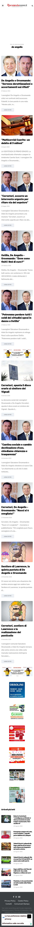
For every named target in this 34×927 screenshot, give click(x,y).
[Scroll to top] (29, 916)
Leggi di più (7, 110)
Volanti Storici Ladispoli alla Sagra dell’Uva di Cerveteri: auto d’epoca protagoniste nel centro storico (22, 846)
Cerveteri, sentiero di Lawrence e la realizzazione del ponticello (14, 630)
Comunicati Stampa (21, 904)
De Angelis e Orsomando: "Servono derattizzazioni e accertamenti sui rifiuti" (17, 83)
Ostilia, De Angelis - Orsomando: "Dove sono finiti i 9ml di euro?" (15, 258)
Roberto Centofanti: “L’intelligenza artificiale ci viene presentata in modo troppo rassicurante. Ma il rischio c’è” (22, 819)
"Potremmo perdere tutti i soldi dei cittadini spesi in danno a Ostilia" (16, 317)
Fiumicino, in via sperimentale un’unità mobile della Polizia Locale (23, 882)
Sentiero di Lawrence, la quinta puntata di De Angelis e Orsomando (15, 569)
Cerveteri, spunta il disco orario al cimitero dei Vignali (16, 388)
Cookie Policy (23, 901)
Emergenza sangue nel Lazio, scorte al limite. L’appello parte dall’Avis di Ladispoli (23, 833)
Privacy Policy (10, 901)
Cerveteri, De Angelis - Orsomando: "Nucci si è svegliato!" (15, 510)
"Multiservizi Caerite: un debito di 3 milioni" (15, 141)
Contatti (9, 904)
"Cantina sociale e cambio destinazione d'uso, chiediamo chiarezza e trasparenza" (16, 449)
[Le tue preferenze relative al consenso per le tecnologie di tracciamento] (31, 924)
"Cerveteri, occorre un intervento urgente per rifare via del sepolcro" (14, 199)
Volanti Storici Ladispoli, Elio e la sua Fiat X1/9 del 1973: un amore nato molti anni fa (23, 859)
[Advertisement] (17, 26)
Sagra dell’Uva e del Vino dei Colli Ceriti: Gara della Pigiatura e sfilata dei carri (22, 871)
